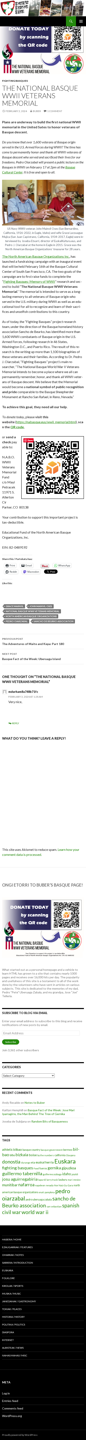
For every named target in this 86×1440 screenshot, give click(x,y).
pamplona (50, 1192)
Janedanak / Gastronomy (19, 1301)
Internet (8, 1340)
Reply (15, 723)
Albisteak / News (13, 1347)
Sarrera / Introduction (17, 1262)
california (60, 1155)
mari (70, 1179)
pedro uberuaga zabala (39, 1199)
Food (36, 1168)
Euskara (65, 1161)
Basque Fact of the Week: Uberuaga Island (31, 656)
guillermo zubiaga (52, 1174)
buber (37, 111)
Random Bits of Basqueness (49, 1121)
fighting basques (17, 1167)
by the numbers (45, 1155)
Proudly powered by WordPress (20, 1434)
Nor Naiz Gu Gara (63, 1185)
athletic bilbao (12, 1149)
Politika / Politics (13, 1324)
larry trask (52, 1179)
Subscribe (10, 1042)
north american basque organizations (31, 616)
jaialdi (75, 1174)
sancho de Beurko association (53, 621)
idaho (66, 1174)
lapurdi (42, 1179)
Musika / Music (11, 1293)
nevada (49, 1185)
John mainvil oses (40, 606)
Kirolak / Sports (12, 1285)
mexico (76, 1179)
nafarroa (26, 1184)
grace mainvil (15, 606)
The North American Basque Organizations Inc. (36, 256)
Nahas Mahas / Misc (14, 1355)
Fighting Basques (15, 80)
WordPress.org (12, 1416)
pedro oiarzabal (17, 621)
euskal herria (45, 1162)
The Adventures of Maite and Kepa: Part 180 (33, 641)
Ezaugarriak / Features (17, 1247)
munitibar (10, 1185)
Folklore (8, 1278)
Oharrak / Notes (13, 1254)
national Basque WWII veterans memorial (32, 611)
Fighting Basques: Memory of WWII (29, 281)
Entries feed (10, 1401)
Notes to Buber (35, 1102)
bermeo (67, 1149)
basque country (31, 1149)
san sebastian (54, 1206)
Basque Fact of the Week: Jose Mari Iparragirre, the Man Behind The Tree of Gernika (38, 1112)
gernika (54, 1167)
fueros (43, 1168)
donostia (11, 1162)
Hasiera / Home (12, 1239)
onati (41, 1192)
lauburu (62, 1179)
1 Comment (54, 111)
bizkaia (22, 1154)
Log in (6, 1393)
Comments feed (12, 1408)
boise (33, 1155)
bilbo (12, 1155)
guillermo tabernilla (22, 1173)
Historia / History (13, 1316)
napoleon (40, 1185)
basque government (52, 1149)
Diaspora (70, 1155)
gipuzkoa (69, 1168)
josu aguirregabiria (20, 1178)
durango (25, 1162)
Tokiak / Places (12, 1309)
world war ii (35, 1212)
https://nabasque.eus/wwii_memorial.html (46, 422)
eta (33, 1162)
